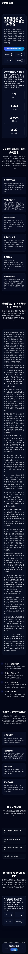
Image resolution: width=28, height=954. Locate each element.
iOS (8, 60)
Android (19, 60)
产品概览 (5, 942)
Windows (8, 54)
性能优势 (23, 942)
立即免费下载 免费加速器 (14, 49)
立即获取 (14, 950)
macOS (19, 54)
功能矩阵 (11, 942)
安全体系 (17, 942)
